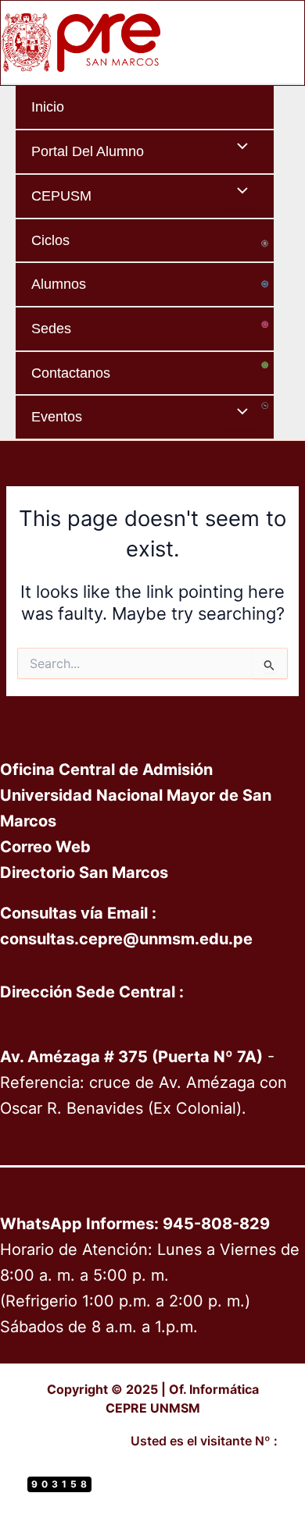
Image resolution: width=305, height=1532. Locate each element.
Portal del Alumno (87, 151)
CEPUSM (61, 195)
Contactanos (70, 372)
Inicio (47, 106)
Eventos (56, 416)
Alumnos (58, 283)
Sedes (51, 328)
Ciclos (50, 240)
